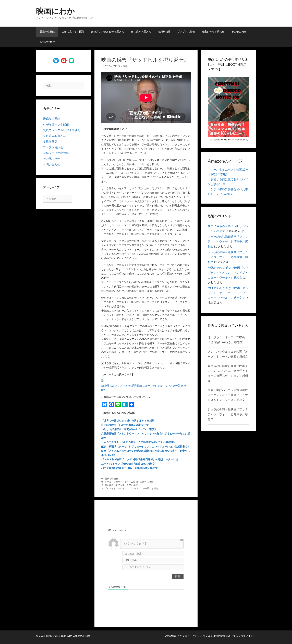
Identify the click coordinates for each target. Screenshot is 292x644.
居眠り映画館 (47, 31)
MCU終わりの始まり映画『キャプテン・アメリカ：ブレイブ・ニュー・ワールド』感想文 (228, 273)
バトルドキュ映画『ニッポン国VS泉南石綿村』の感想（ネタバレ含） (141, 459)
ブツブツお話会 (186, 31)
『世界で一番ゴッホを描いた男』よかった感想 (127, 420)
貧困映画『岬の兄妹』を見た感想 (121, 485)
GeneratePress (81, 636)
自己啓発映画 (146, 481)
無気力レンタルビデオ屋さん (107, 31)
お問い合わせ (47, 41)
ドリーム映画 (131, 481)
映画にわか (55, 11)
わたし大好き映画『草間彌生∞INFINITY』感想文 (128, 429)
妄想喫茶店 (164, 31)
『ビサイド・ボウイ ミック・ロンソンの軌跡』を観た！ (132, 488)
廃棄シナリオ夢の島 (213, 31)
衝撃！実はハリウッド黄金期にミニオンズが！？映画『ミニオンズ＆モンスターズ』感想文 (228, 395)
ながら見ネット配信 (73, 31)
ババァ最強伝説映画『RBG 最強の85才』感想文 (129, 468)
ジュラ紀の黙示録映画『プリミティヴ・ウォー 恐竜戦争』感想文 (228, 242)
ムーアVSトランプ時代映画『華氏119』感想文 (128, 463)
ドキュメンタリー (113, 481)
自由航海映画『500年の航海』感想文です (125, 425)
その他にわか (239, 31)
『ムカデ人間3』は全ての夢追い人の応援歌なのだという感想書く (138, 442)
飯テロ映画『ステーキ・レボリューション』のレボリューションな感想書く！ (145, 446)
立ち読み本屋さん (141, 31)
